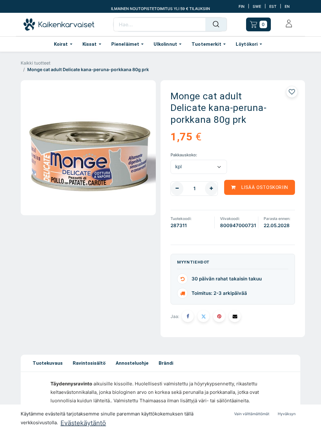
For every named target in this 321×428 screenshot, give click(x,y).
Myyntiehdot (193, 262)
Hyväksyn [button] (287, 413)
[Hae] (216, 24)
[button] (259, 187)
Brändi (166, 363)
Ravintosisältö (89, 363)
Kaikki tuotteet (35, 62)
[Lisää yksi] (211, 189)
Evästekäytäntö (83, 423)
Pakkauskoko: (184, 154)
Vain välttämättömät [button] (251, 413)
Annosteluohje (132, 363)
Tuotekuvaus (48, 363)
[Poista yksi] (177, 189)
